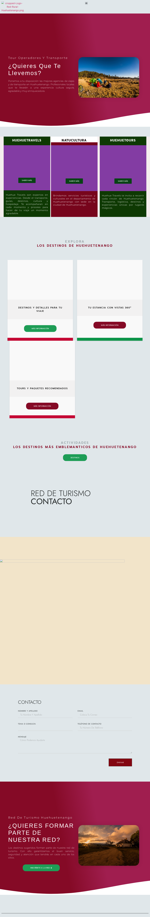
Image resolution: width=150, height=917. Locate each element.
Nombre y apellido (28, 711)
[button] (86, 3)
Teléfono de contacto (89, 724)
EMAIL (80, 711)
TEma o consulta (27, 724)
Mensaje (22, 737)
